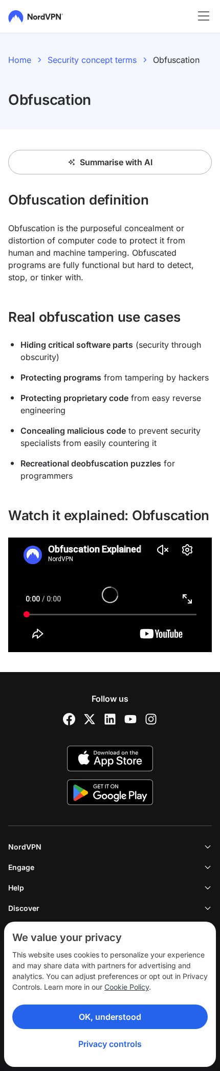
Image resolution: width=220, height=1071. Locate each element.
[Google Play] (110, 792)
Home (19, 60)
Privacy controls (110, 1044)
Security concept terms (92, 60)
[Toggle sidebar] (203, 16)
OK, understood (110, 1017)
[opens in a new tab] (69, 719)
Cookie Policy (126, 987)
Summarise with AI (116, 162)
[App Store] (110, 758)
